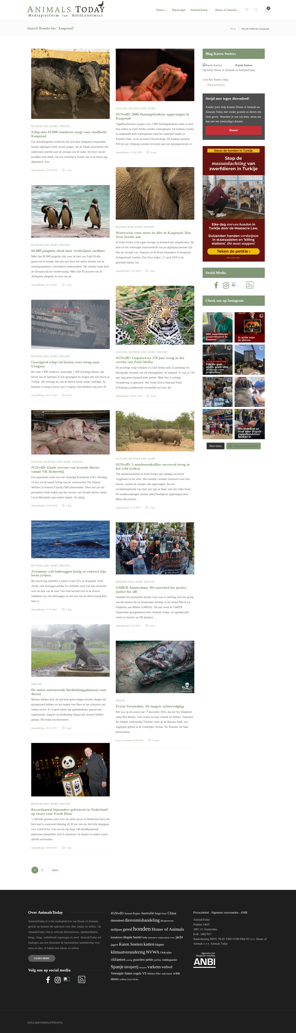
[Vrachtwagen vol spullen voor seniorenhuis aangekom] (218, 424)
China (172, 913)
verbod (166, 967)
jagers (114, 944)
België (158, 913)
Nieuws (160, 10)
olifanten (118, 959)
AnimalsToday (38, 170)
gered (127, 929)
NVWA (152, 951)
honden (142, 928)
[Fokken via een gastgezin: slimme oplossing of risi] (218, 360)
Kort (54, 126)
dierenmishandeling (142, 920)
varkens (154, 967)
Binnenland (125, 581)
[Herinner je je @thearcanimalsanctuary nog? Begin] (250, 360)
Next (55, 870)
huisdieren (116, 937)
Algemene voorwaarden (224, 912)
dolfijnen (116, 929)
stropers (143, 967)
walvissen (166, 973)
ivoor (172, 937)
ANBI (244, 912)
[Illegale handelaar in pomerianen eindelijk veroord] (250, 424)
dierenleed (117, 920)
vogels (137, 973)
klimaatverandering (128, 951)
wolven (122, 979)
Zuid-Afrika (133, 979)
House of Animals (226, 10)
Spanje (117, 966)
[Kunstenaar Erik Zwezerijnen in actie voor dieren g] (250, 327)
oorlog (129, 960)
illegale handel (132, 937)
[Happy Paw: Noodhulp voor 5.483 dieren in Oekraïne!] (218, 392)
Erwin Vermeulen (124, 740)
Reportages (178, 10)
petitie (149, 959)
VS (144, 973)
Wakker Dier (154, 973)
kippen (159, 944)
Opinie (120, 700)
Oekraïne (166, 952)
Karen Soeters (244, 65)
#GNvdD (121, 108)
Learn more (41, 958)
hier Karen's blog (218, 79)
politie (157, 960)
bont (164, 913)
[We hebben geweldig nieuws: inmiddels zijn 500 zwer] (218, 327)
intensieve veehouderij (158, 938)
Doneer (233, 130)
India (144, 937)
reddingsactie (169, 959)
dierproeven (167, 920)
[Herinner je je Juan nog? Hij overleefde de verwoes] (250, 392)
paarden (139, 960)
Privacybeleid (201, 912)
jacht (179, 937)
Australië (147, 913)
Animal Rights (132, 913)
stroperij (131, 966)
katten (149, 944)
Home (233, 28)
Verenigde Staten (121, 973)
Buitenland (40, 126)
